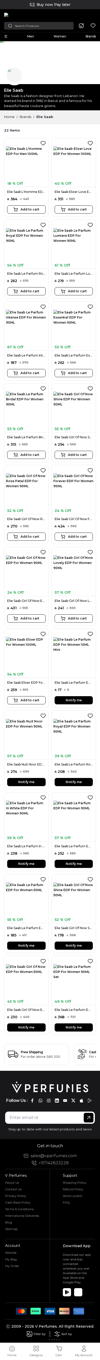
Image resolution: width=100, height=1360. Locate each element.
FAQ (66, 1202)
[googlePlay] (90, 1101)
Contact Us (13, 1189)
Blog (8, 1222)
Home (9, 117)
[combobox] (88, 15)
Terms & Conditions (19, 1209)
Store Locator (73, 1196)
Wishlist (11, 1253)
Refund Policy (73, 1189)
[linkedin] (57, 1101)
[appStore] (81, 1101)
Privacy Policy (15, 1196)
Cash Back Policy (18, 1202)
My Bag (11, 1259)
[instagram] (49, 1101)
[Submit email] (89, 1118)
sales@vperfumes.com (54, 1155)
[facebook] (32, 1101)
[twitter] (73, 1101)
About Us (12, 1182)
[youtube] (65, 1101)
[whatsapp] (40, 1101)
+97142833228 (54, 1162)
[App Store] (78, 1292)
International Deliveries (22, 1216)
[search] (81, 25)
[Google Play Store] (67, 1292)
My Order (12, 1266)
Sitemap (11, 1229)
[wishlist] (93, 26)
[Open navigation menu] (6, 36)
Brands (25, 117)
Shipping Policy (74, 1182)
